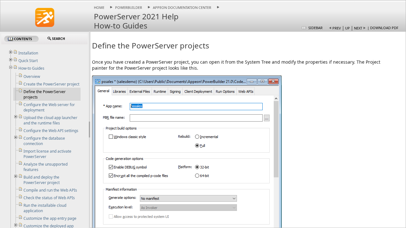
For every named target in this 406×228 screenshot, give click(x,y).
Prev (336, 28)
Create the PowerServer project (51, 84)
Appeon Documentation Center (182, 7)
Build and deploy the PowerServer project (41, 179)
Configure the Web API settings (50, 130)
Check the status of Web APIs (49, 197)
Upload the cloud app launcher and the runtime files (50, 120)
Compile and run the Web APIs (50, 190)
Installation (28, 53)
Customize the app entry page (49, 218)
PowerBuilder (128, 7)
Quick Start (28, 60)
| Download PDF (382, 27)
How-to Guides (31, 68)
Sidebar (315, 27)
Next (358, 28)
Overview (31, 76)
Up (347, 28)
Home (99, 7)
